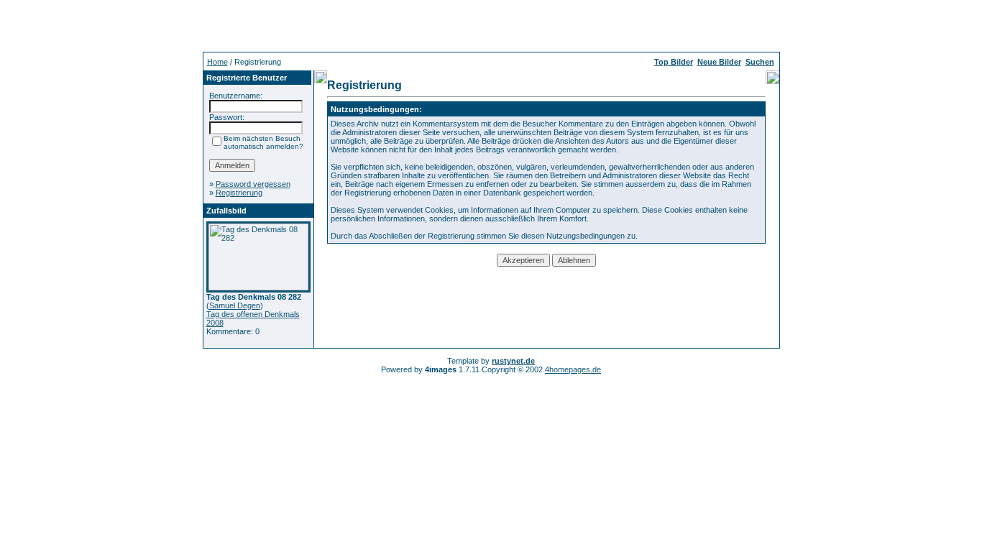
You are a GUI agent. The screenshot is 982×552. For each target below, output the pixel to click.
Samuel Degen (234, 305)
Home (217, 62)
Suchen (759, 62)
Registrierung (239, 192)
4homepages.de (573, 369)
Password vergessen (253, 184)
